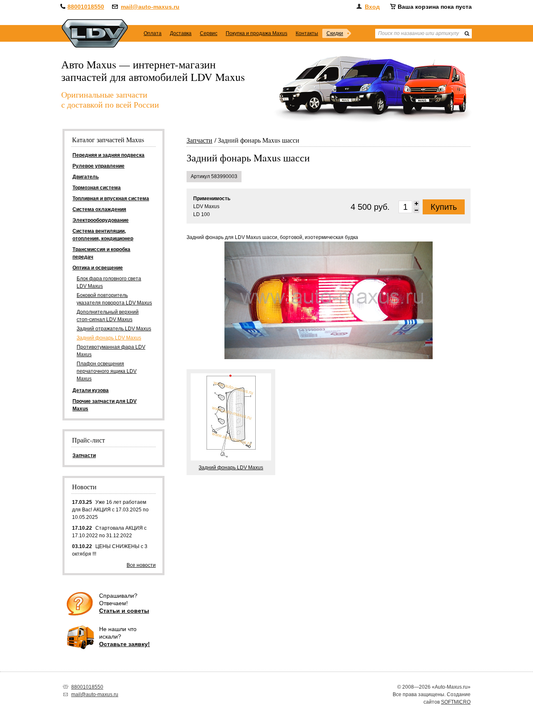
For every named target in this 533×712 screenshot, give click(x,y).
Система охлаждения (99, 209)
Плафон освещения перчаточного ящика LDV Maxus (107, 371)
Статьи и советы (124, 610)
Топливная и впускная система (110, 198)
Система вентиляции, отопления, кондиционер (102, 235)
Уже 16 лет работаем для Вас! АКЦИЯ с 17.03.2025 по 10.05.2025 (110, 509)
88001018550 (85, 6)
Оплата (153, 33)
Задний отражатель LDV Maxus (114, 329)
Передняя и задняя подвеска (108, 155)
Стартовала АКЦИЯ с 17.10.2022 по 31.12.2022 (109, 531)
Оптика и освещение (97, 268)
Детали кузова (90, 390)
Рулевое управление (98, 166)
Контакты (307, 33)
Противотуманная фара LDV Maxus (111, 350)
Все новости (141, 565)
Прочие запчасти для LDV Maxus (104, 405)
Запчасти (199, 140)
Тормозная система (96, 188)
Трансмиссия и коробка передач (101, 253)
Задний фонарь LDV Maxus (109, 338)
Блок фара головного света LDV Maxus (109, 282)
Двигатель (85, 177)
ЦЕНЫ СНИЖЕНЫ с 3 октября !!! (109, 550)
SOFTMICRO (456, 702)
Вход (372, 6)
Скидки (334, 33)
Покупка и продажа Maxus (256, 33)
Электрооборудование (100, 220)
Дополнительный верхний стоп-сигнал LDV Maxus (108, 315)
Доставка (181, 33)
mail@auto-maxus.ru (150, 6)
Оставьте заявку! (124, 644)
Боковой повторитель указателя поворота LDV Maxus (114, 299)
